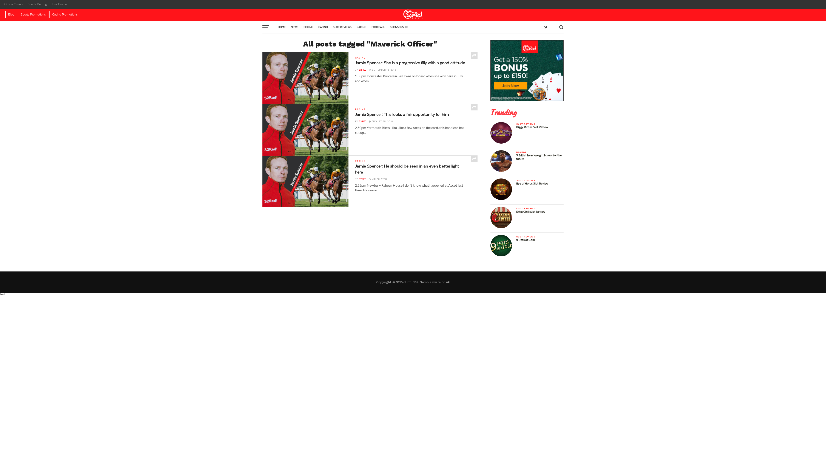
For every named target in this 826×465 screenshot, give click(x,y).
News (294, 27)
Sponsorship (399, 27)
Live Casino (59, 4)
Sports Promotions (33, 14)
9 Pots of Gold (525, 240)
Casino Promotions (64, 14)
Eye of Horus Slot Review (532, 183)
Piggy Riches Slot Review (532, 127)
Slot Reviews (342, 27)
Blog (11, 14)
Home (282, 27)
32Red (363, 69)
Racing (361, 27)
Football (378, 27)
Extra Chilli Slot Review (530, 212)
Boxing (308, 27)
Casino (323, 27)
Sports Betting (37, 4)
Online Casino (13, 4)
